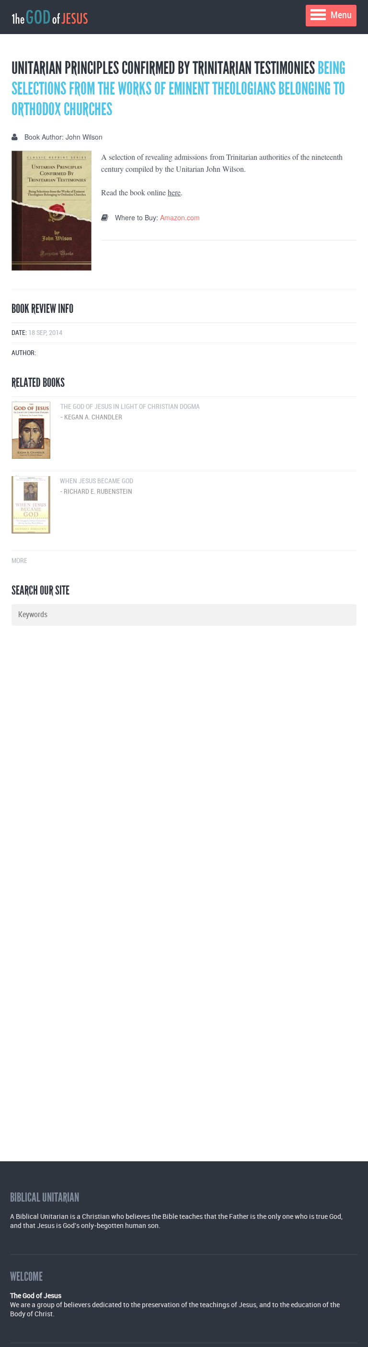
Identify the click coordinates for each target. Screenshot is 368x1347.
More (19, 560)
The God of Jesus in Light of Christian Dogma (130, 412)
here (174, 192)
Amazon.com (180, 217)
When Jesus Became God (96, 486)
